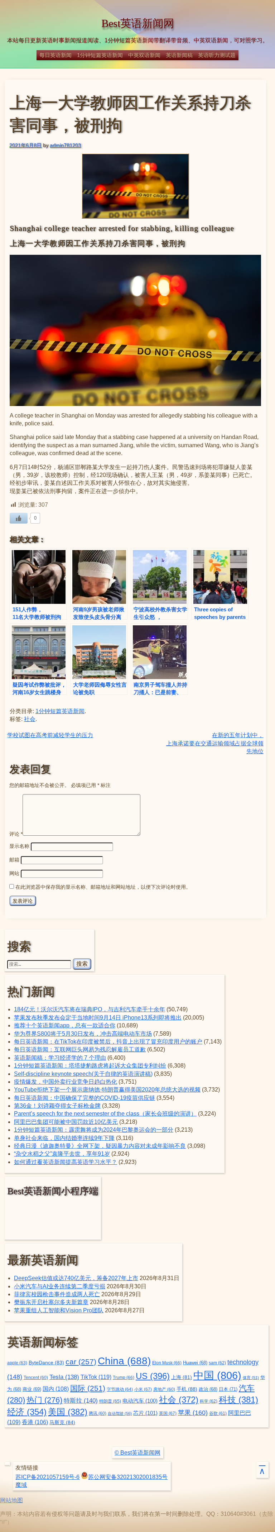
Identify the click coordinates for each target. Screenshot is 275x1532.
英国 (168, 1413)
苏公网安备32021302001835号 (128, 1477)
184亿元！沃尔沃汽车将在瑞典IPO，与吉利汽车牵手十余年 (89, 1009)
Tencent (36, 1377)
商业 (32, 1389)
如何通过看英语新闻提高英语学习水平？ (65, 1162)
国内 (56, 1389)
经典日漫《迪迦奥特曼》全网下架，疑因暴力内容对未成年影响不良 (100, 1146)
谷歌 (218, 1413)
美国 (67, 1412)
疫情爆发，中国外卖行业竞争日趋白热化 (65, 1082)
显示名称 (19, 846)
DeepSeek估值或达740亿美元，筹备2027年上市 (76, 1278)
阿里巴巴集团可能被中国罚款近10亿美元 (66, 1122)
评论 (16, 834)
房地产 (164, 1389)
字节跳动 (120, 1389)
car (81, 1361)
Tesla (64, 1376)
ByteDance (46, 1362)
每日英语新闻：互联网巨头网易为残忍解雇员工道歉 (80, 1049)
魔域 (21, 1485)
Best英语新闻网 (137, 23)
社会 (29, 719)
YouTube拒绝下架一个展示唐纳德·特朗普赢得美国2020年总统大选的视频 (107, 1090)
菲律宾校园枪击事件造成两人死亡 (57, 1294)
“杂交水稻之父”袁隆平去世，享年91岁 (62, 1154)
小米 (143, 1389)
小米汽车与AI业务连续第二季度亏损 (59, 1286)
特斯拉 (81, 1400)
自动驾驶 (120, 1413)
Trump (123, 1377)
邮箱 (14, 860)
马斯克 (62, 1422)
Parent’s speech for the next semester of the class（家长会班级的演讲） (105, 1114)
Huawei (195, 1362)
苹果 (193, 1412)
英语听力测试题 (217, 55)
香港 (35, 1422)
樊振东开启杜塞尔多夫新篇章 (51, 1302)
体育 (251, 1377)
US (153, 1376)
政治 (208, 1389)
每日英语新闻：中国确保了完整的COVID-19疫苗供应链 (84, 1098)
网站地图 (11, 1500)
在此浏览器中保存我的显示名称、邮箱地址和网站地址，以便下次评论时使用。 (103, 887)
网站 (14, 873)
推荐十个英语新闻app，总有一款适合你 (64, 1025)
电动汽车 (140, 1401)
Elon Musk (167, 1362)
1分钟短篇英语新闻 (100, 55)
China (124, 1360)
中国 (217, 1375)
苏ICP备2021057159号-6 (47, 1477)
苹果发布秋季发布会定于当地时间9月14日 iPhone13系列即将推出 (98, 1018)
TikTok (96, 1377)
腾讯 (97, 1413)
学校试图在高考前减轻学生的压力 (50, 735)
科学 (208, 1401)
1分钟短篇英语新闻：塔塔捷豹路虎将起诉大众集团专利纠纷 (90, 1066)
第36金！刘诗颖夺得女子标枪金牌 (57, 1106)
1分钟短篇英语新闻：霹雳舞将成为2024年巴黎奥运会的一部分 (93, 1130)
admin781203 (65, 145)
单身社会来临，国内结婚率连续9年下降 (64, 1138)
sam (217, 1362)
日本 (228, 1389)
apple (17, 1362)
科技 (238, 1399)
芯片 (145, 1413)
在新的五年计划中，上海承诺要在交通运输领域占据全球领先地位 (215, 743)
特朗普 (110, 1401)
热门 (44, 1399)
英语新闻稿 (179, 55)
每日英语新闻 (55, 55)
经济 (27, 1412)
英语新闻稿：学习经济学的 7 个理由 (60, 1058)
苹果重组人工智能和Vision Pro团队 (58, 1310)
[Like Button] (19, 518)
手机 (187, 1389)
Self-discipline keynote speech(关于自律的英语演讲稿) (83, 1074)
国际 (87, 1388)
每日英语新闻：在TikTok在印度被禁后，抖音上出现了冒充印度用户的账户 (108, 1042)
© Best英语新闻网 (137, 1453)
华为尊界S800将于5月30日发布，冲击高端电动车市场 (83, 1034)
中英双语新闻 (144, 55)
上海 (181, 1377)
